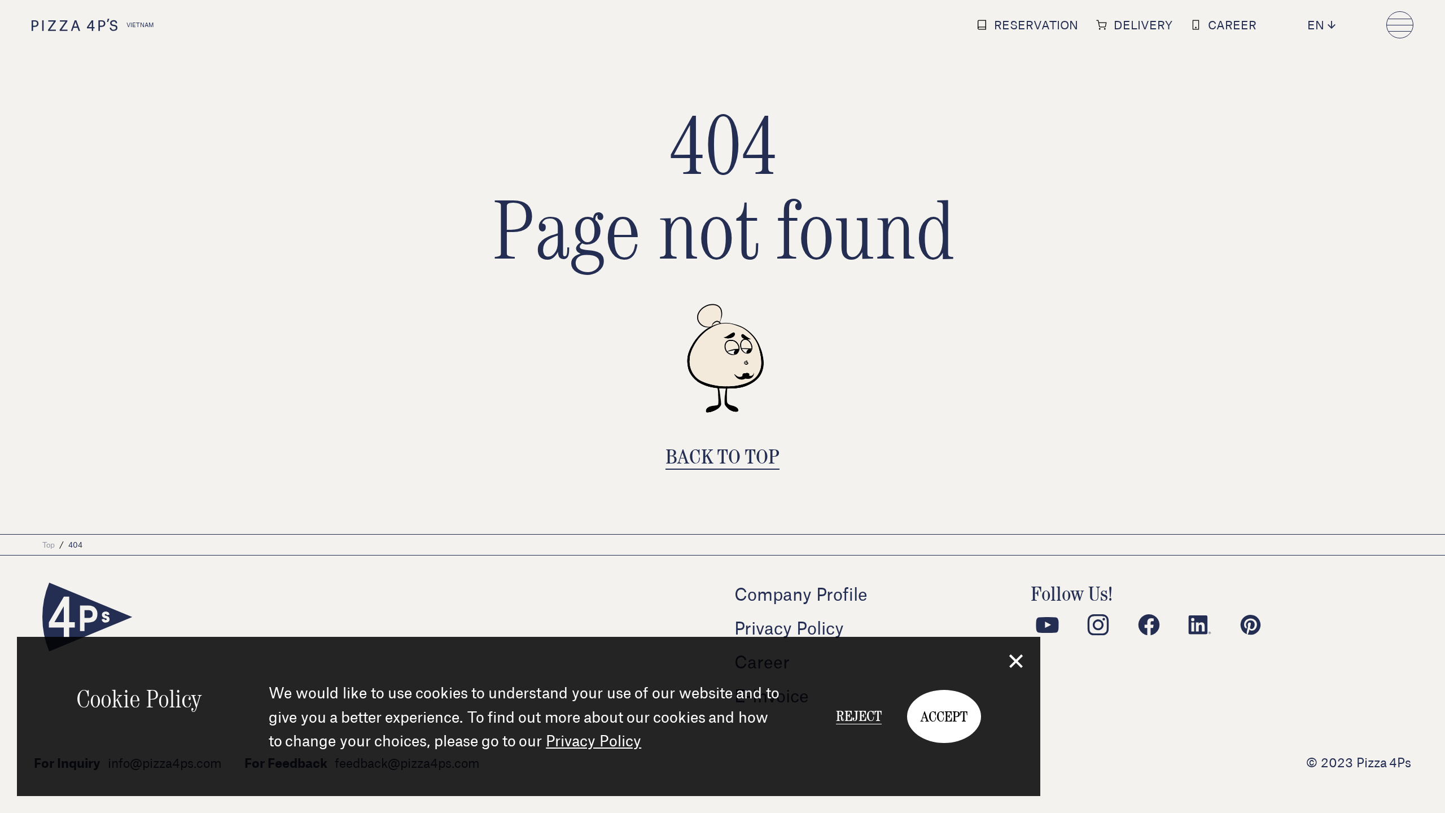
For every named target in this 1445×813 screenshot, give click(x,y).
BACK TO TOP (722, 455)
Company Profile (801, 594)
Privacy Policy (593, 740)
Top (48, 544)
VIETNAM (140, 24)
